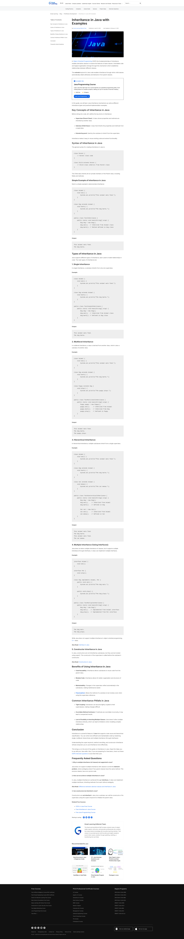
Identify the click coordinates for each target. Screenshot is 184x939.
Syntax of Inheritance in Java (57, 27)
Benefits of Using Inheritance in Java (59, 34)
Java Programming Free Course (38, 910)
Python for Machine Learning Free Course (41, 897)
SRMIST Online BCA (119, 910)
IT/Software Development (70, 13)
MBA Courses (76, 903)
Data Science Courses (78, 900)
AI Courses (75, 892)
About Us (33, 931)
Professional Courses (78, 921)
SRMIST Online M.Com (120, 913)
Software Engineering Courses (80, 913)
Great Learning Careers (78, 931)
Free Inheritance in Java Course (85, 809)
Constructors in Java (85, 662)
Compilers (78, 8)
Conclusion (53, 40)
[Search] (140, 3)
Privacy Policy (59, 931)
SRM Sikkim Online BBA (120, 897)
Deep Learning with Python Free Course (40, 903)
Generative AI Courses (78, 897)
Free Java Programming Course (85, 812)
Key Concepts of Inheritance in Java (58, 24)
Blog (61, 3)
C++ (73, 640)
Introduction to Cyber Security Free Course (41, 905)
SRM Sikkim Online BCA (120, 900)
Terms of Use (68, 931)
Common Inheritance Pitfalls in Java (58, 37)
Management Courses (78, 910)
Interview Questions (114, 8)
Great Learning (54, 13)
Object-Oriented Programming (82, 61)
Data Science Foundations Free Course (40, 900)
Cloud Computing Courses (79, 916)
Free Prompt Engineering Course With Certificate (42, 895)
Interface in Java (84, 645)
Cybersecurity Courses (78, 908)
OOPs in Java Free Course (84, 806)
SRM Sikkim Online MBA (120, 892)
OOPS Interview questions (80, 753)
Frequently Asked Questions (57, 44)
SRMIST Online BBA (119, 908)
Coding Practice (69, 8)
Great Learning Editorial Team (79, 28)
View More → (34, 913)
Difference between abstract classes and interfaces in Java (97, 786)
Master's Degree (77, 905)
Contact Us (51, 931)
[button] (121, 3)
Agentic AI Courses (77, 895)
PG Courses (75, 918)
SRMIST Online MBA (119, 903)
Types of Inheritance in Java (57, 30)
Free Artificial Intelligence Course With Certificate (42, 892)
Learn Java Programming (81, 96)
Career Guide (87, 8)
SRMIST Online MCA (119, 905)
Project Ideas (103, 8)
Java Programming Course (85, 84)
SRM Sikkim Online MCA (120, 895)
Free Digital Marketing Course (38, 908)
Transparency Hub (42, 931)
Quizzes (95, 8)
